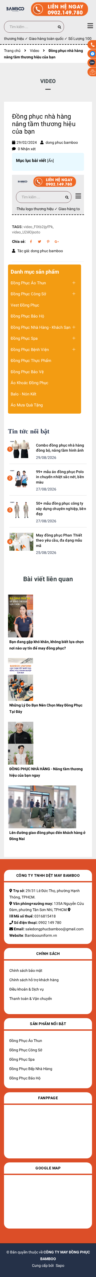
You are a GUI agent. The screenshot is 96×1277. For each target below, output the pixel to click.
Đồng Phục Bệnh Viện (30, 349)
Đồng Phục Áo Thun (28, 283)
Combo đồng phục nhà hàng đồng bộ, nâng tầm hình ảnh (60, 448)
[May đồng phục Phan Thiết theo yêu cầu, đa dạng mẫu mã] (21, 541)
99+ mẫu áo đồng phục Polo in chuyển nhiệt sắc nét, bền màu (60, 477)
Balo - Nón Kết (23, 394)
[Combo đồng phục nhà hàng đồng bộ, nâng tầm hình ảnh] (21, 449)
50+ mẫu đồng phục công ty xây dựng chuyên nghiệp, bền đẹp (61, 508)
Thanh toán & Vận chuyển (30, 998)
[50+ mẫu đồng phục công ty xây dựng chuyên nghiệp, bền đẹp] (21, 510)
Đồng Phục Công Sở (28, 294)
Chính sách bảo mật (25, 970)
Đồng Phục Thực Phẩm (31, 360)
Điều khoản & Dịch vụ (26, 989)
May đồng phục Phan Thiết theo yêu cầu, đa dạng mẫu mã (59, 540)
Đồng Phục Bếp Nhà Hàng (30, 1069)
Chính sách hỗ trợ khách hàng (34, 980)
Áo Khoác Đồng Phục (29, 382)
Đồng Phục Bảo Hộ (27, 316)
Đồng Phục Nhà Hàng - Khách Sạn (40, 327)
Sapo (60, 1265)
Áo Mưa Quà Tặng (27, 405)
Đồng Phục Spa (24, 338)
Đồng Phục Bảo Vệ (27, 371)
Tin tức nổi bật (29, 431)
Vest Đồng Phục (25, 305)
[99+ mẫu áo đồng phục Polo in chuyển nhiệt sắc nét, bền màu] (21, 478)
